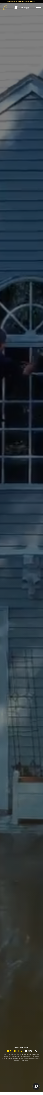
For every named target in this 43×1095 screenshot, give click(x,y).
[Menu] (38, 7)
